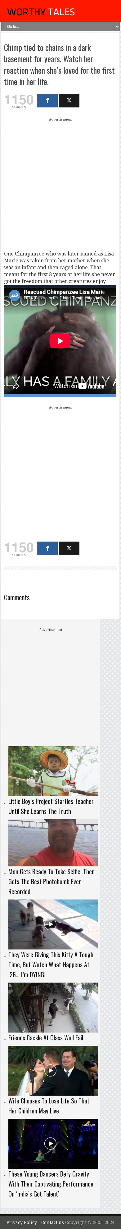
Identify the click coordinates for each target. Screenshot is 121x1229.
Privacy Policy (22, 1222)
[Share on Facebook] (47, 100)
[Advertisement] (60, 184)
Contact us (53, 1222)
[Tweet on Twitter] (69, 100)
